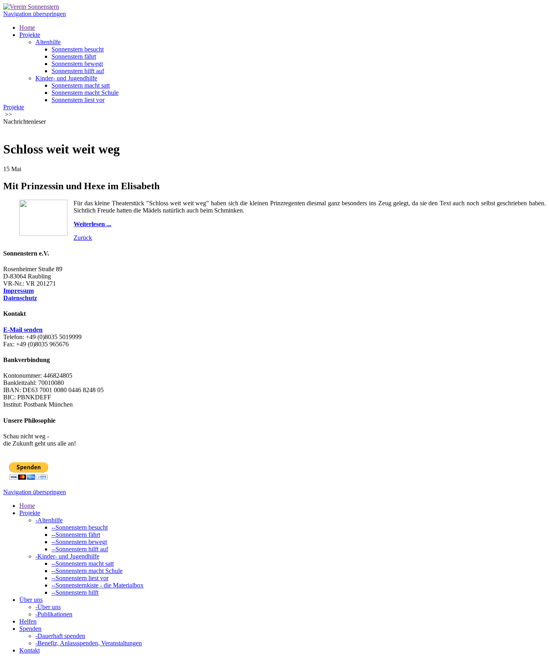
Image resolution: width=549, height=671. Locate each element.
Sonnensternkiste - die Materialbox (97, 585)
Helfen (28, 621)
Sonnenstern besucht (77, 49)
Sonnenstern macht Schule (85, 92)
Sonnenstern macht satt (80, 85)
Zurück (83, 237)
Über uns (31, 599)
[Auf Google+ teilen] (22, 129)
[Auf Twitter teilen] (14, 129)
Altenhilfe (48, 42)
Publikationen (53, 614)
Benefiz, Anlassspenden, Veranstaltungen (88, 643)
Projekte (29, 34)
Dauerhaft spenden (60, 635)
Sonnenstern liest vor (77, 99)
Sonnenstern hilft (74, 592)
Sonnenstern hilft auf (77, 71)
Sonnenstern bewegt (77, 63)
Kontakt (29, 650)
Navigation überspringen (34, 13)
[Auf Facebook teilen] (6, 129)
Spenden (30, 628)
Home (27, 27)
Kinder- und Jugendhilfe (66, 78)
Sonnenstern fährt (73, 56)
